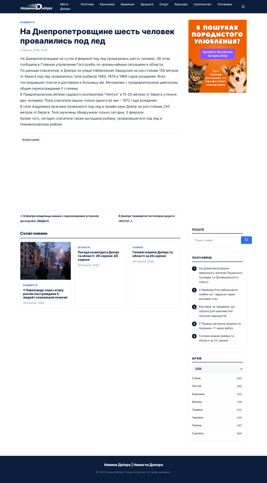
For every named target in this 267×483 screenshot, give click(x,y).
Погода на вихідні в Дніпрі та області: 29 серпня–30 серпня (98, 256)
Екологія (84, 247)
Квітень (217, 402)
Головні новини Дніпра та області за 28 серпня (153, 254)
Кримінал (127, 4)
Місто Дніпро (65, 7)
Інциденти (27, 22)
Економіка (107, 4)
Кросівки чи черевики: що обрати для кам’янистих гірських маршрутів (217, 311)
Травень (217, 409)
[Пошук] (243, 6)
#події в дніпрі (30, 139)
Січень (217, 378)
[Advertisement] (100, 175)
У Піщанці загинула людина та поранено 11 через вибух (220, 326)
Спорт (163, 4)
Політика (87, 4)
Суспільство (202, 4)
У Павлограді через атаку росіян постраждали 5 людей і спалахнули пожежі (45, 293)
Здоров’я (147, 4)
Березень (217, 394)
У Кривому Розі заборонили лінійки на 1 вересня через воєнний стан (218, 294)
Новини (138, 247)
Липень (217, 425)
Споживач (225, 4)
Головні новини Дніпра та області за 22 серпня (216, 338)
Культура (181, 4)
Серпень (217, 433)
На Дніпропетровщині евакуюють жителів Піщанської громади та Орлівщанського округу (220, 275)
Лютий (217, 386)
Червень (217, 417)
